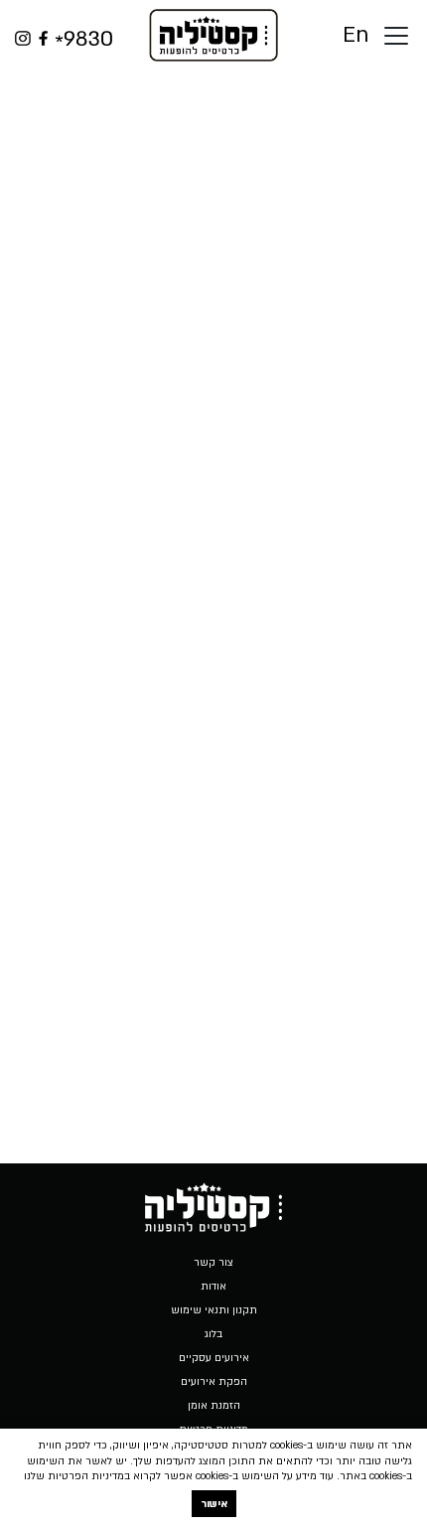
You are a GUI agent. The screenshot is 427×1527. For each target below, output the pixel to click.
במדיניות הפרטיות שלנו (77, 1476)
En (355, 35)
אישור (214, 1504)
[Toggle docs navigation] (396, 36)
